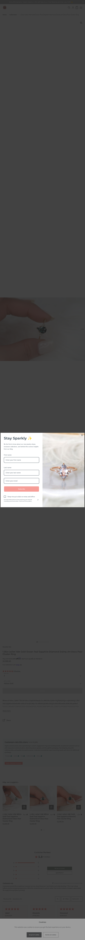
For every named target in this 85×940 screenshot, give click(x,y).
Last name (7, 467)
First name (8, 455)
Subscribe (21, 489)
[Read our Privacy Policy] (38, 500)
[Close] (82, 435)
